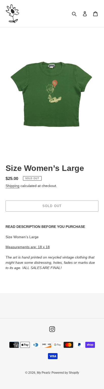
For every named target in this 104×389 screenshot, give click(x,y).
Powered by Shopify (65, 372)
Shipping (12, 186)
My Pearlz (43, 372)
